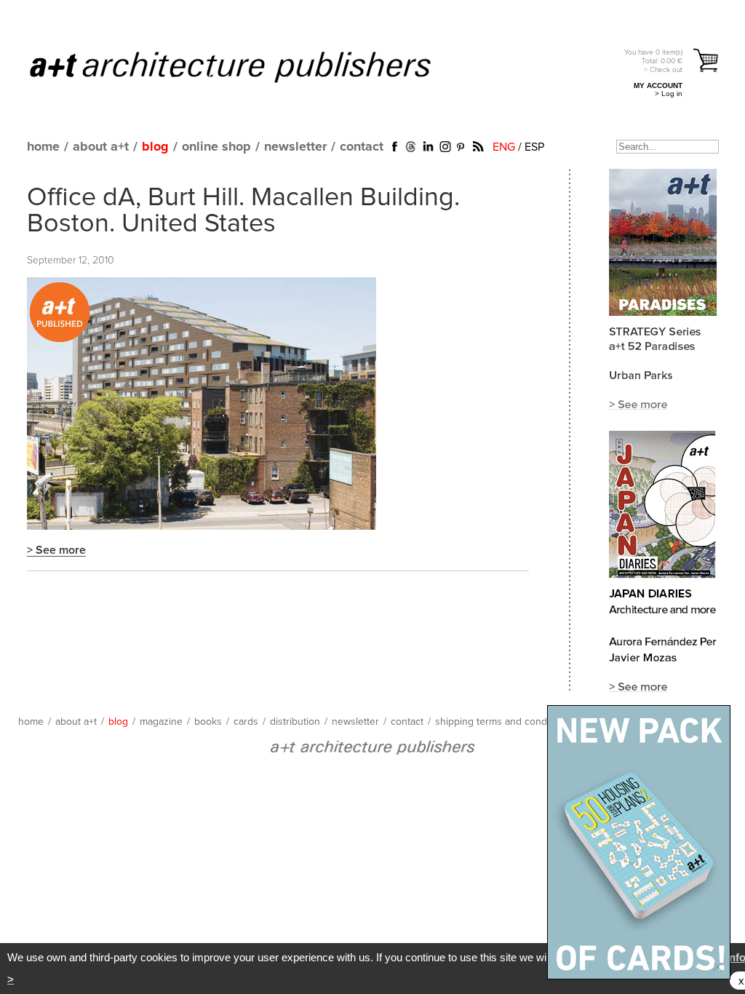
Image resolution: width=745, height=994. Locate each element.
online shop (216, 147)
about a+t (101, 147)
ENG (504, 147)
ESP (534, 147)
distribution (295, 722)
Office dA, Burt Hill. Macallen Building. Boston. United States (243, 211)
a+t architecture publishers (248, 66)
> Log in (668, 94)
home (43, 147)
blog (155, 147)
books (208, 722)
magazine (161, 722)
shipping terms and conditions (503, 722)
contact (361, 147)
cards (246, 722)
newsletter (295, 147)
